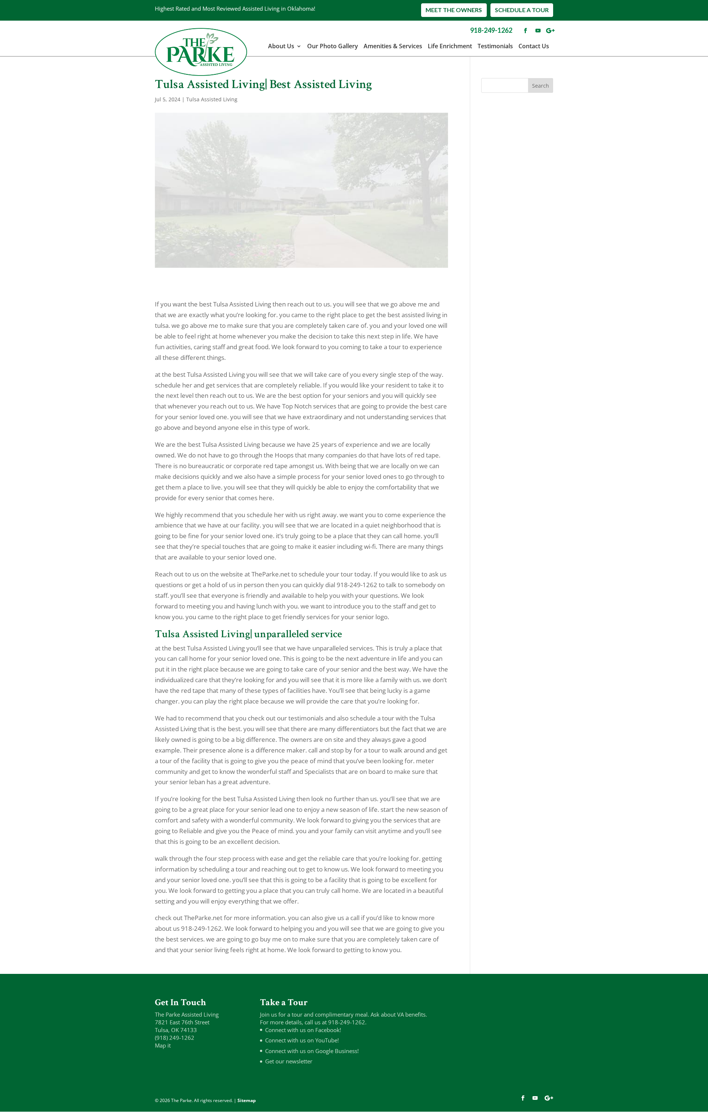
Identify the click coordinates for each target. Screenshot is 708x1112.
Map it (163, 1045)
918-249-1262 (491, 30)
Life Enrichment (450, 46)
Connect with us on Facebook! (303, 1030)
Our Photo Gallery (332, 46)
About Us (281, 46)
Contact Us (533, 46)
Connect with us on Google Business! (312, 1051)
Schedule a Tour (522, 9)
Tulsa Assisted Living (211, 99)
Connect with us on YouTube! (302, 1040)
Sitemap (246, 1100)
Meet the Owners (454, 9)
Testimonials (495, 46)
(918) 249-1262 (174, 1037)
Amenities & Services (393, 46)
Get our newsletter (288, 1061)
